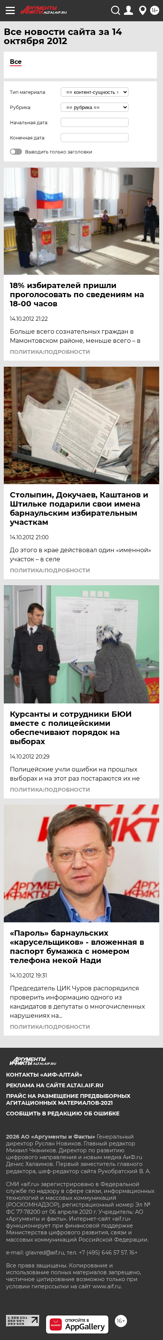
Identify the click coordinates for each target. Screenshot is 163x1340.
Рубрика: (20, 107)
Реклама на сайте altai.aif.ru (54, 1085)
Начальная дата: (29, 122)
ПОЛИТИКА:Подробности (50, 352)
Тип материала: (28, 92)
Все (16, 61)
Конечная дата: (27, 138)
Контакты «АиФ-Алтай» (44, 1074)
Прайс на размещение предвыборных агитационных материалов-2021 (68, 1099)
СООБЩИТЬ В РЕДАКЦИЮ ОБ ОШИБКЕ (62, 1113)
